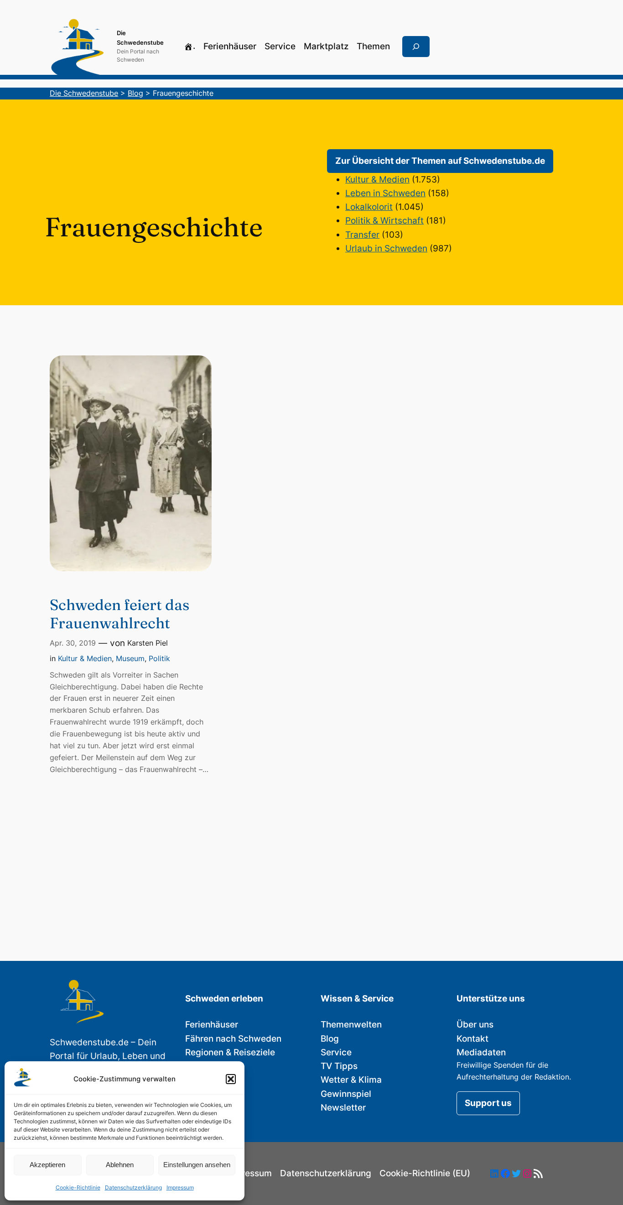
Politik (159, 658)
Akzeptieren (47, 1164)
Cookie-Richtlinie (78, 1187)
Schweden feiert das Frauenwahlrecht (119, 613)
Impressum (180, 1187)
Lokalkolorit (369, 207)
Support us (488, 1103)
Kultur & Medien (377, 179)
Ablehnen (120, 1164)
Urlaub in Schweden (386, 248)
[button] (230, 1079)
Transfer (362, 235)
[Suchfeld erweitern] (416, 46)
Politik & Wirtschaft (384, 220)
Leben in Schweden (385, 193)
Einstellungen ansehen (196, 1164)
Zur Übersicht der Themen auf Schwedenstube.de (440, 161)
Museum (130, 658)
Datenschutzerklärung (133, 1187)
